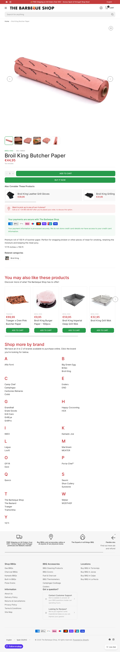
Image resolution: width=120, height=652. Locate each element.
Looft (7, 450)
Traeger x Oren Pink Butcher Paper (16, 322)
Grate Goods (11, 411)
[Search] (112, 14)
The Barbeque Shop (14, 500)
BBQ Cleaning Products (53, 568)
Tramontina (10, 510)
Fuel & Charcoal (49, 576)
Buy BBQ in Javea (88, 572)
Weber (65, 500)
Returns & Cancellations (15, 601)
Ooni (7, 467)
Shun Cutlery (68, 483)
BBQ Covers (48, 572)
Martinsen (66, 447)
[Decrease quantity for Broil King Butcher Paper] (6, 173)
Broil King (9, 151)
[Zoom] (111, 28)
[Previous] (9, 79)
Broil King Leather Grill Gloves (33, 193)
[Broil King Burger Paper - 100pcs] (46, 299)
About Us (9, 594)
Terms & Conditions (13, 608)
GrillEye (8, 417)
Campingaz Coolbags (52, 583)
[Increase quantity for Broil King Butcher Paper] (13, 173)
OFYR (7, 463)
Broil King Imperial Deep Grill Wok (72, 322)
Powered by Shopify (81, 640)
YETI (7, 523)
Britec (64, 368)
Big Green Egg (69, 364)
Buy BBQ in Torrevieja (90, 568)
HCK (64, 411)
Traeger (9, 314)
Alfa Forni (9, 364)
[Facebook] (6, 2)
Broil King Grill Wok (101, 320)
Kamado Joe (68, 434)
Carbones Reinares (14, 391)
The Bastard (10, 503)
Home (7, 21)
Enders (65, 384)
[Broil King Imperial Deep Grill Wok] (74, 299)
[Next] (110, 79)
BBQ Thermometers (51, 579)
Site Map (8, 612)
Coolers (46, 587)
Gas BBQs (9, 568)
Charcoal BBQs (11, 572)
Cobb (7, 394)
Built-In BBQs (10, 579)
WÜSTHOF (67, 503)
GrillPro (8, 420)
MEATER (66, 450)
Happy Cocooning (70, 407)
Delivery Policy (11, 597)
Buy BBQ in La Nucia (89, 579)
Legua (8, 447)
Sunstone (66, 486)
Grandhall (9, 407)
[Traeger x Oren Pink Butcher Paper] (17, 299)
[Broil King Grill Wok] (102, 299)
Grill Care (9, 414)
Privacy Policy (11, 605)
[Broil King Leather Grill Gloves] (10, 195)
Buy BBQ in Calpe (88, 576)
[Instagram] (10, 2)
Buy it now (60, 180)
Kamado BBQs (11, 576)
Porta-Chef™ (68, 463)
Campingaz (10, 387)
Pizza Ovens (10, 583)
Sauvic (65, 480)
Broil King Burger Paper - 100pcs (43, 322)
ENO (64, 387)
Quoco (8, 480)
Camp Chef (10, 384)
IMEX (7, 434)
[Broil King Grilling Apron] (89, 195)
